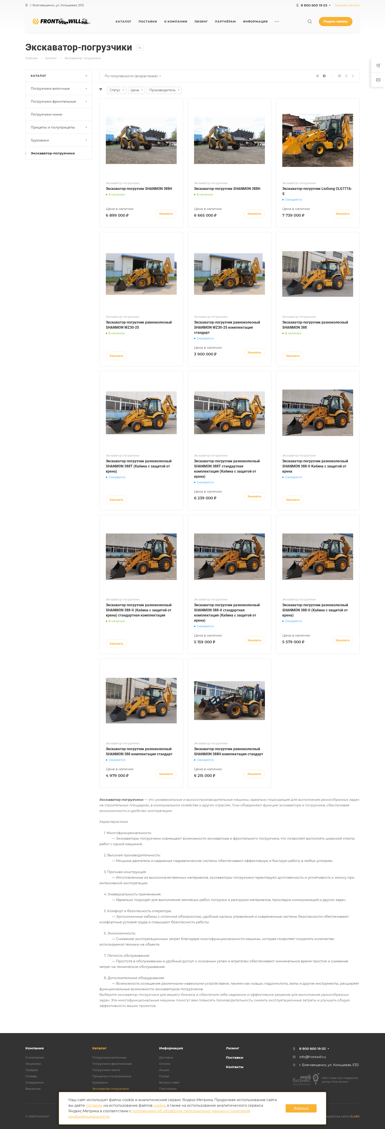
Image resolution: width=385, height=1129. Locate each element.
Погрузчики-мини (46, 114)
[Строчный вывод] (346, 76)
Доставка (166, 1057)
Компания (34, 1048)
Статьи (164, 1076)
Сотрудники (34, 1082)
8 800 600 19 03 (314, 5)
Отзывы (31, 1076)
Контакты (235, 1067)
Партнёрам (167, 1088)
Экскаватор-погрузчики (53, 153)
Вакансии (33, 1088)
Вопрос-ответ (169, 1082)
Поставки (234, 1057)
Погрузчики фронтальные (53, 101)
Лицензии (33, 1063)
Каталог (99, 1048)
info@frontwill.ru (312, 1057)
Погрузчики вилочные (50, 88)
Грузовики (40, 140)
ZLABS (355, 1116)
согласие (94, 1105)
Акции (164, 1070)
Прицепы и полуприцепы (53, 127)
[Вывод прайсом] (353, 76)
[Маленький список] (317, 76)
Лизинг (232, 1048)
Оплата (164, 1063)
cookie (159, 1105)
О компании (34, 1057)
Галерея (31, 1070)
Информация (171, 1048)
